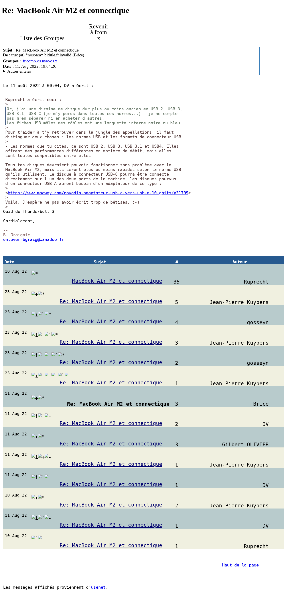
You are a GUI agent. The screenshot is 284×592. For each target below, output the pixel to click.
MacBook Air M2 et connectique (117, 281)
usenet (98, 587)
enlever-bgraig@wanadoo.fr (33, 239)
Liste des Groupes (42, 38)
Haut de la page (240, 565)
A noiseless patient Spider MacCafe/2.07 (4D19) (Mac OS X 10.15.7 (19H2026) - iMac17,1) (71, 71)
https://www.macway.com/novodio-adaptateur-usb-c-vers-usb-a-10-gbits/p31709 (98, 193)
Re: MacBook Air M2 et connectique (111, 301)
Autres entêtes (19, 71)
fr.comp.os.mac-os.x (40, 61)
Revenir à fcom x (98, 32)
